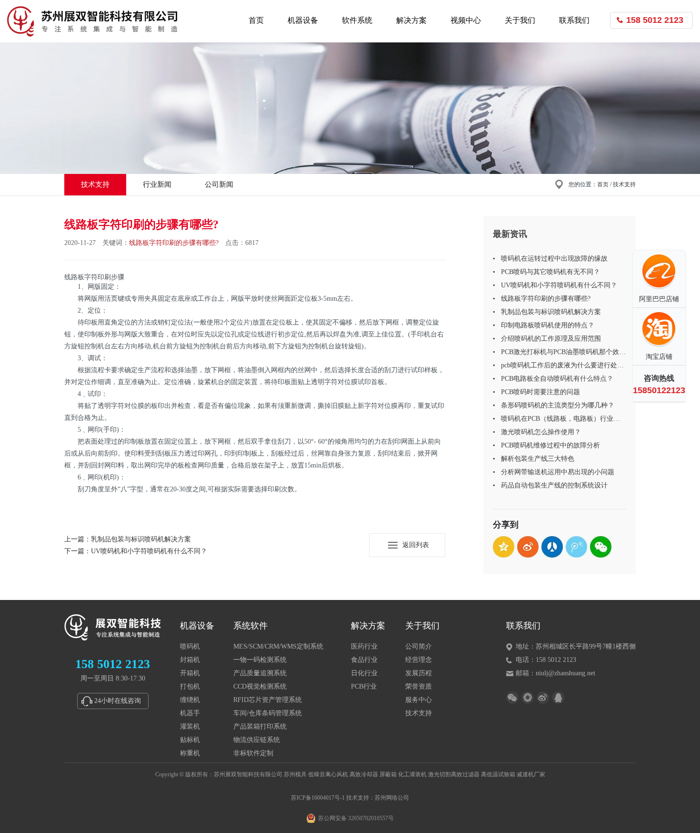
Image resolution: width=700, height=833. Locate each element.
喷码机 (190, 646)
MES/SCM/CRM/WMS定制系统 (278, 646)
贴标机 (190, 739)
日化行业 (364, 673)
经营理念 (418, 659)
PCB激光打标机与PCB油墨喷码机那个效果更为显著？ (563, 353)
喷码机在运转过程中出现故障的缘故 (554, 258)
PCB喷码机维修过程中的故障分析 (550, 445)
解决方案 (411, 20)
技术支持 (95, 184)
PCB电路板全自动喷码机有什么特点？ (557, 378)
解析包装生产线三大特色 (537, 458)
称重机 (190, 753)
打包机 (190, 686)
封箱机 (190, 659)
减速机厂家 (531, 774)
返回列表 (415, 545)
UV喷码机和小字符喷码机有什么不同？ (559, 285)
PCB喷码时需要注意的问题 (540, 392)
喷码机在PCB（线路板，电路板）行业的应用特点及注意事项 (560, 420)
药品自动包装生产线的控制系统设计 (554, 485)
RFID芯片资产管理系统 (267, 699)
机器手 (190, 713)
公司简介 (418, 646)
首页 (256, 20)
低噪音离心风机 (328, 774)
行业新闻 (157, 184)
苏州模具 (295, 774)
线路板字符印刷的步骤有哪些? (545, 298)
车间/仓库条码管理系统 (267, 713)
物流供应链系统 (256, 739)
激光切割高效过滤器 (454, 774)
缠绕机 (190, 699)
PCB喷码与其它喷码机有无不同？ (550, 271)
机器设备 (303, 20)
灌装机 (190, 726)
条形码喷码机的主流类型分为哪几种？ (557, 405)
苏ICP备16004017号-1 (318, 797)
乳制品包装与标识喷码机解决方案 (551, 311)
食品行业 (364, 659)
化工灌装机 (412, 774)
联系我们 (574, 20)
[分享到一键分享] (527, 697)
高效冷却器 (364, 774)
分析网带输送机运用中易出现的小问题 (557, 472)
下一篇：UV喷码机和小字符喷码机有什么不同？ (135, 551)
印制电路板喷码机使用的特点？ (547, 325)
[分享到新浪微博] (528, 547)
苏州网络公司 (392, 797)
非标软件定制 (253, 753)
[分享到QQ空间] (503, 547)
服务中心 (418, 699)
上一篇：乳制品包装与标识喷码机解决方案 (127, 539)
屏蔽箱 (388, 774)
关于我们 (520, 20)
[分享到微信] (600, 547)
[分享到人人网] (552, 547)
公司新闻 (219, 184)
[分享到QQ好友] (558, 697)
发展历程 (418, 673)
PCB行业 (364, 686)
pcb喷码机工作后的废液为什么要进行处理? (559, 367)
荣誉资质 (418, 686)
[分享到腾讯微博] (576, 547)
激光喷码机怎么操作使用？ (541, 432)
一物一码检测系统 (260, 659)
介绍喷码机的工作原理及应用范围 (551, 338)
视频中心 (465, 20)
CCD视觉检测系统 (260, 686)
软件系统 (357, 20)
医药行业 (364, 646)
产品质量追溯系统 (260, 673)
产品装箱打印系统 (260, 726)
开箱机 (190, 673)
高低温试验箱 (498, 774)
